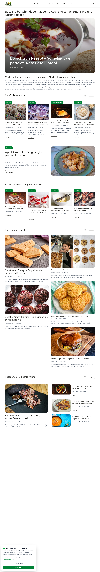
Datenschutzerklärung (9, 559)
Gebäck (65, 3)
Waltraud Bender (9, 127)
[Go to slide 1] (88, 70)
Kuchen (59, 3)
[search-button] (89, 4)
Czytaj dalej (9, 172)
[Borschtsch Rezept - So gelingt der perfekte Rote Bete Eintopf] (50, 45)
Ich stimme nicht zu (19, 563)
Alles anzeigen (89, 96)
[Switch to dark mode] (93, 3)
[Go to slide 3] (92, 70)
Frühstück (71, 3)
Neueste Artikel (35, 3)
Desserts (43, 3)
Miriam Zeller (13, 67)
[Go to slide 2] (90, 70)
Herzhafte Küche (51, 3)
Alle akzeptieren (19, 567)
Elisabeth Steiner (55, 125)
